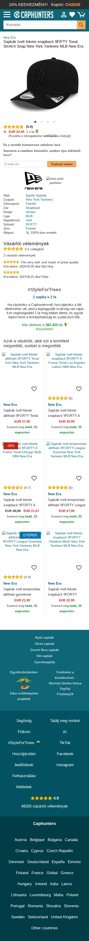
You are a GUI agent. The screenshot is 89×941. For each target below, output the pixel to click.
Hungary (25, 884)
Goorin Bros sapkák (44, 650)
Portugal (17, 906)
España (58, 862)
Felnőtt (31, 203)
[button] (35, 122)
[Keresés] (81, 24)
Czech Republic (60, 851)
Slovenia (71, 906)
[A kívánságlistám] (72, 14)
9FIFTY (31, 224)
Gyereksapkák (44, 662)
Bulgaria (55, 840)
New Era (9, 37)
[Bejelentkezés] (64, 14)
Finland (22, 873)
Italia (54, 884)
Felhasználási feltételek (24, 781)
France (37, 873)
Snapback (33, 208)
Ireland (41, 884)
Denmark (16, 862)
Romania (35, 906)
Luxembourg (40, 895)
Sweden (18, 917)
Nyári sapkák (44, 637)
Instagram (65, 765)
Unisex (31, 212)
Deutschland (38, 862)
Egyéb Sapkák (36, 195)
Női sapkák (44, 656)
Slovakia (53, 906)
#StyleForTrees (22, 743)
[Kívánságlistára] (34, 388)
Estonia (74, 862)
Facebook (65, 754)
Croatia (22, 851)
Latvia (66, 884)
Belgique (37, 840)
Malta (58, 895)
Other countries (44, 928)
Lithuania (18, 895)
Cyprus (37, 851)
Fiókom (24, 732)
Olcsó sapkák (44, 643)
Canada (71, 840)
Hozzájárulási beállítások (24, 759)
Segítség (23, 721)
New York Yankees (39, 199)
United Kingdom (64, 917)
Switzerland (38, 917)
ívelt (29, 220)
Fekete (31, 228)
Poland (72, 895)
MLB (29, 216)
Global (52, 873)
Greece (67, 873)
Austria (21, 840)
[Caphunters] (26, 14)
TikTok (65, 743)
